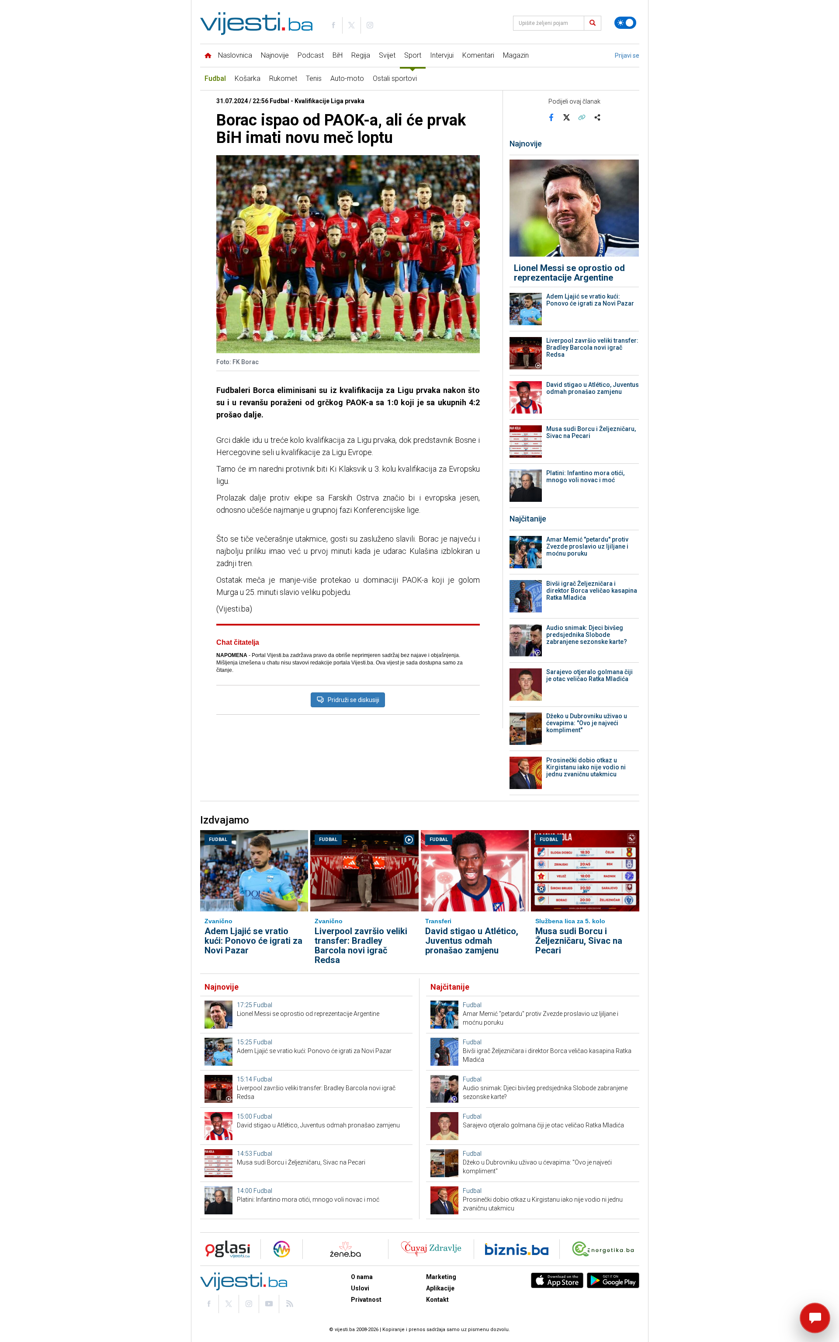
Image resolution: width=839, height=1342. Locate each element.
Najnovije (275, 55)
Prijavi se (627, 55)
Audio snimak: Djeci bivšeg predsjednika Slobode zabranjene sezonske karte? (586, 634)
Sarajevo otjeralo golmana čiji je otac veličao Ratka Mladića (589, 675)
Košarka (247, 78)
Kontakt (437, 1299)
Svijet (387, 55)
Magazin (516, 55)
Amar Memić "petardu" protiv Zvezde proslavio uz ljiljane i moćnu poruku (587, 546)
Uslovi (360, 1288)
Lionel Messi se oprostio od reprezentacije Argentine (569, 273)
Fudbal (215, 78)
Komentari (478, 55)
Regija (360, 55)
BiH (338, 55)
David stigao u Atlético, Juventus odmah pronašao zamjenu (592, 388)
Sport (412, 55)
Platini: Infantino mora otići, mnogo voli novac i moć (585, 476)
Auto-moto (347, 78)
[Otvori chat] (815, 1318)
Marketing (441, 1276)
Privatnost (366, 1299)
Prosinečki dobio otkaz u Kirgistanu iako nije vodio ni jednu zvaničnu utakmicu (586, 767)
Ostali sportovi (395, 78)
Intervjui (442, 55)
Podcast (311, 55)
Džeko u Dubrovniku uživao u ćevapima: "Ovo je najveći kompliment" (586, 723)
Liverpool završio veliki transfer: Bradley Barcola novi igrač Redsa (592, 347)
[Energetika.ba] (605, 1249)
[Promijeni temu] (625, 23)
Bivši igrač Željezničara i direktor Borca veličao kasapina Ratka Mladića (591, 590)
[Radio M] (225, 1249)
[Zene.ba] (345, 1249)
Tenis (314, 78)
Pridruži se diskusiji (353, 699)
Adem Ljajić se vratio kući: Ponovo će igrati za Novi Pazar (590, 300)
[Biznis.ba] (516, 1249)
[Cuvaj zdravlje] (431, 1249)
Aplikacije (440, 1288)
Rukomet (283, 78)
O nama (362, 1276)
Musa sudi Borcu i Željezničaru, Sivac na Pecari (591, 432)
